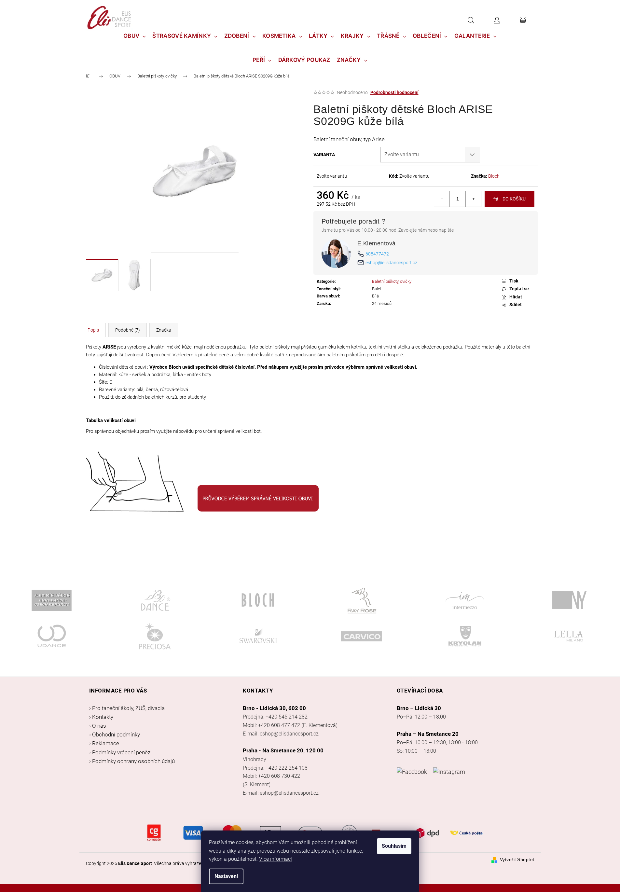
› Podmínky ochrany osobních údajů (132, 761)
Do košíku (514, 198)
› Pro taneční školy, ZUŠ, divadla (127, 708)
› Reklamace (104, 743)
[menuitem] (134, 36)
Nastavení (226, 876)
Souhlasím (394, 846)
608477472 (377, 253)
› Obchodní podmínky (114, 734)
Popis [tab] (93, 330)
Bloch (494, 176)
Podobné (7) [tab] (127, 330)
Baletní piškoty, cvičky (391, 281)
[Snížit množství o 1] (442, 199)
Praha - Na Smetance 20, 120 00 (283, 750)
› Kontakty (101, 717)
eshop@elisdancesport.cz (391, 262)
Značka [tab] (163, 330)
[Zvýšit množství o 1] (473, 199)
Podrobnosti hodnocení (394, 92)
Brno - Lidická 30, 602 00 (274, 708)
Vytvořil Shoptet (517, 859)
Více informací (275, 859)
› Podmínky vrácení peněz (119, 752)
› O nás (97, 725)
